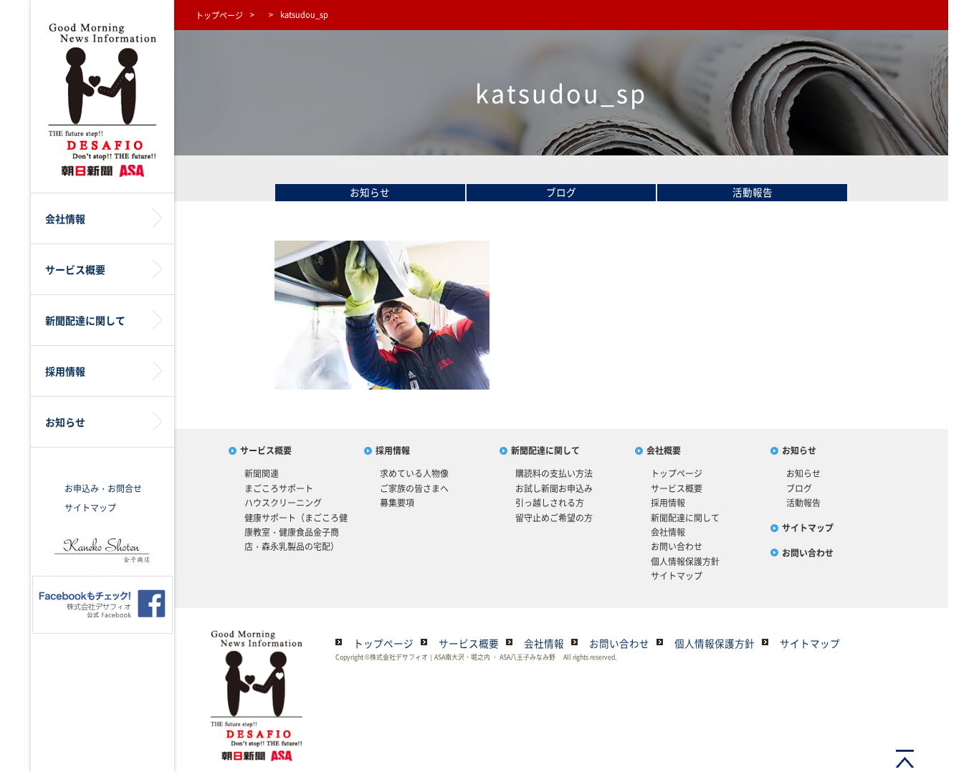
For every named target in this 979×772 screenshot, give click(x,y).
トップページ (219, 15)
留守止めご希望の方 (554, 517)
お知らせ (370, 192)
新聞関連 (261, 473)
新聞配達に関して (545, 450)
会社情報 (668, 532)
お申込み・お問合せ (103, 488)
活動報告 (752, 192)
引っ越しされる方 (549, 502)
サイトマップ (90, 507)
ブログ (561, 192)
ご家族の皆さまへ (414, 488)
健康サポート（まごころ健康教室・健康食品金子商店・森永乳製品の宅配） (296, 532)
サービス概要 (266, 450)
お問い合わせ (676, 546)
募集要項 (397, 502)
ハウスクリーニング (283, 502)
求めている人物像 (414, 473)
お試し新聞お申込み (554, 488)
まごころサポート (278, 488)
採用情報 (393, 450)
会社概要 (663, 450)
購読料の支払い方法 (554, 473)
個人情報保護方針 (685, 561)
